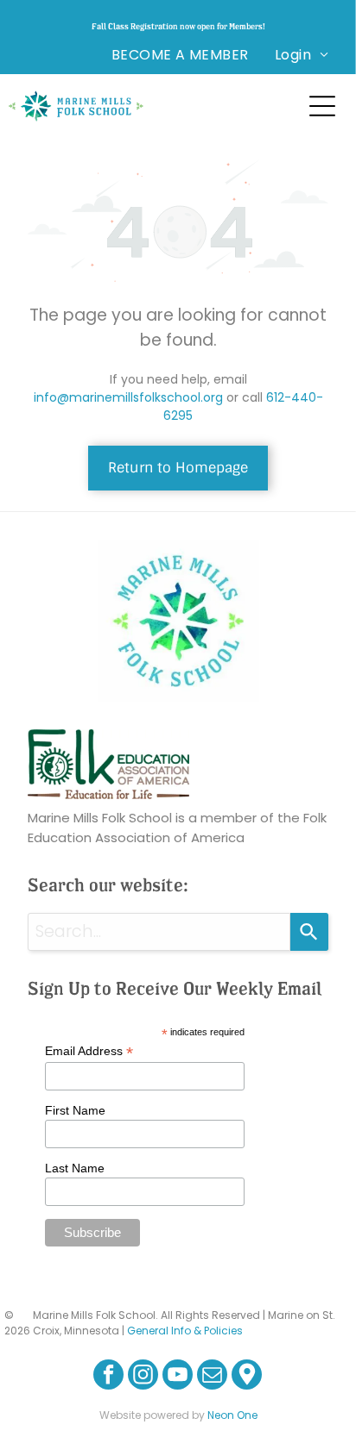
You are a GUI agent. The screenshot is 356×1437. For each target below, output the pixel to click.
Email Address (89, 1051)
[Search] (309, 932)
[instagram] (143, 1376)
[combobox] (158, 932)
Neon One (232, 1415)
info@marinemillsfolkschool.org (128, 397)
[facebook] (108, 1376)
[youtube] (177, 1376)
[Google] (247, 1376)
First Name (75, 1110)
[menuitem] (180, 55)
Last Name (75, 1168)
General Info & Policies (185, 1330)
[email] (212, 1376)
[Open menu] (322, 106)
